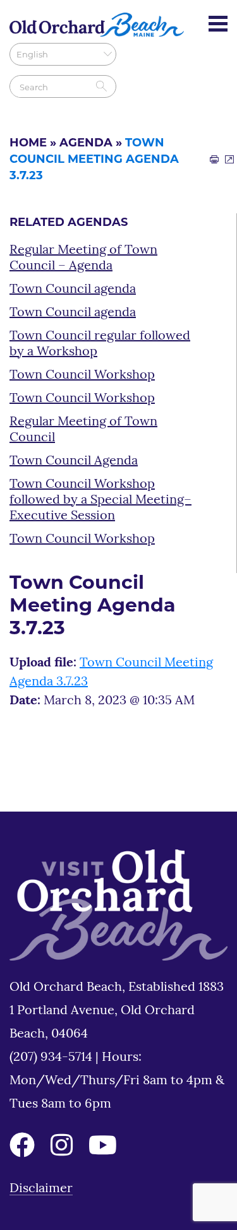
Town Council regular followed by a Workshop (99, 344)
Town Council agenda (72, 289)
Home (28, 144)
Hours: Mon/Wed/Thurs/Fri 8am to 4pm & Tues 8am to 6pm (116, 1081)
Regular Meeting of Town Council (83, 430)
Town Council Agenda (73, 461)
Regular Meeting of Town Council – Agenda (83, 258)
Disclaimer (41, 1189)
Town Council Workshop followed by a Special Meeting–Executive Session (100, 500)
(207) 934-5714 (52, 1057)
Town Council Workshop (82, 375)
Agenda (85, 144)
